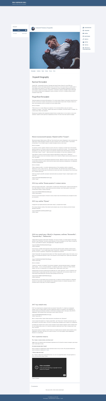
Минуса (86, 39)
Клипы (86, 33)
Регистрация (15, 33)
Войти (19, 30)
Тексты (86, 44)
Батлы (86, 42)
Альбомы (87, 30)
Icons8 (61, 398)
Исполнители (88, 27)
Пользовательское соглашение (54, 398)
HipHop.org (19, 2)
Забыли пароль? (24, 33)
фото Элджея (46, 349)
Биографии (87, 36)
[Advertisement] (53, 15)
